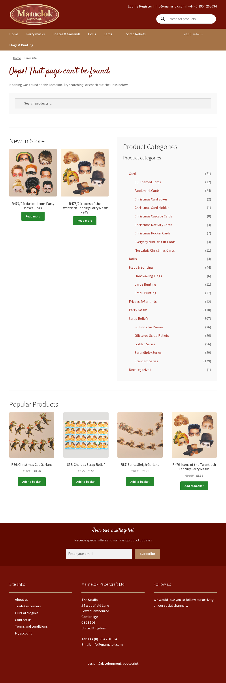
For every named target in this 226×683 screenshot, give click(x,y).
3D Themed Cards (148, 182)
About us (21, 599)
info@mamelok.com (170, 6)
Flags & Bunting (21, 45)
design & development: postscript (113, 663)
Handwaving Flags (148, 276)
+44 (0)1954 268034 (202, 6)
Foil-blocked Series (149, 327)
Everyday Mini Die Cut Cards (155, 242)
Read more (33, 216)
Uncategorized (140, 369)
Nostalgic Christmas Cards (155, 250)
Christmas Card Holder (152, 207)
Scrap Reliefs (136, 34)
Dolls (92, 34)
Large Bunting (145, 284)
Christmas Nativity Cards (153, 225)
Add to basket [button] (31, 482)
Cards (108, 34)
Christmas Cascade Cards (153, 216)
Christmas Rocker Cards (153, 233)
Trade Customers (28, 606)
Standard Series (146, 361)
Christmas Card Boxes (151, 199)
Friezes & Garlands (66, 34)
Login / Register (140, 6)
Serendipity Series (148, 352)
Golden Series (145, 344)
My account (23, 633)
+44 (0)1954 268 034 (102, 639)
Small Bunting (145, 293)
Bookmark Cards (147, 190)
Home (14, 34)
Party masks (35, 34)
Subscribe (147, 553)
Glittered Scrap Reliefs (152, 335)
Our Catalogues (26, 613)
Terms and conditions (31, 626)
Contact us (23, 620)
